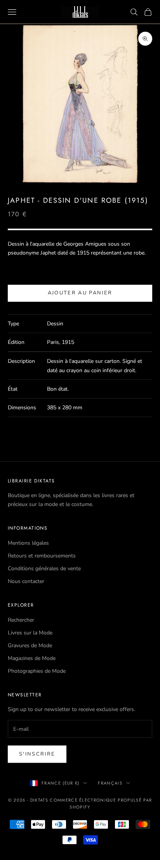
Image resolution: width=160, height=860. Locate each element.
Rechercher (21, 620)
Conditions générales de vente (44, 568)
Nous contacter (26, 581)
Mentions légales (28, 543)
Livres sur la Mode (30, 632)
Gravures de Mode (30, 645)
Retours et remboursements (42, 555)
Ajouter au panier (80, 292)
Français (110, 783)
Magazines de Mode (32, 658)
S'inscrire (37, 754)
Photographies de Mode (37, 671)
